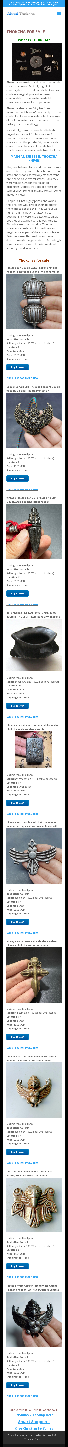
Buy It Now (17, 367)
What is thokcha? (46, 1435)
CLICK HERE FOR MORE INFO (22, 378)
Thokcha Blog (32, 1439)
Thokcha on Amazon (20, 1435)
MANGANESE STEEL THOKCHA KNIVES (34, 158)
